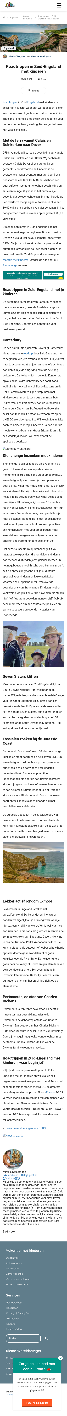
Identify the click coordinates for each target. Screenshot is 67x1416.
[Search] (46, 1338)
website (10, 1178)
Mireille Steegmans (17, 56)
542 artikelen (10, 1175)
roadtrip (28, 353)
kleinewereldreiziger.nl (41, 56)
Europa (50, 1092)
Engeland (33, 102)
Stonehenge (10, 265)
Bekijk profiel (29, 1175)
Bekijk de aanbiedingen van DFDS (25, 1128)
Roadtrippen (10, 102)
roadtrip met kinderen (16, 260)
